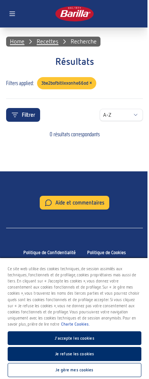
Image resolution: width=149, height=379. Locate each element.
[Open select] (135, 114)
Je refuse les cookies (74, 354)
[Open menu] (12, 14)
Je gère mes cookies (74, 370)
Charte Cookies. (75, 324)
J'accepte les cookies (74, 338)
